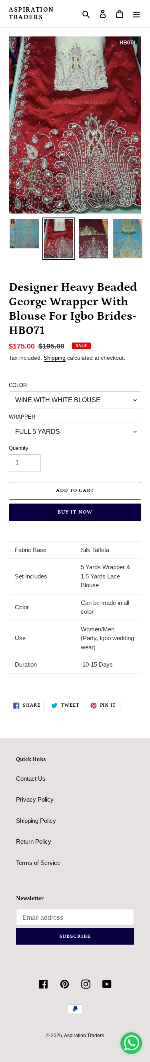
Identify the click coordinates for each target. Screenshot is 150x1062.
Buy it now (75, 512)
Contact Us (31, 778)
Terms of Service (38, 862)
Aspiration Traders (31, 13)
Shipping (55, 358)
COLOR (18, 385)
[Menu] (136, 13)
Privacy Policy (35, 799)
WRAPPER (22, 417)
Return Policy (33, 841)
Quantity (18, 448)
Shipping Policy (36, 820)
